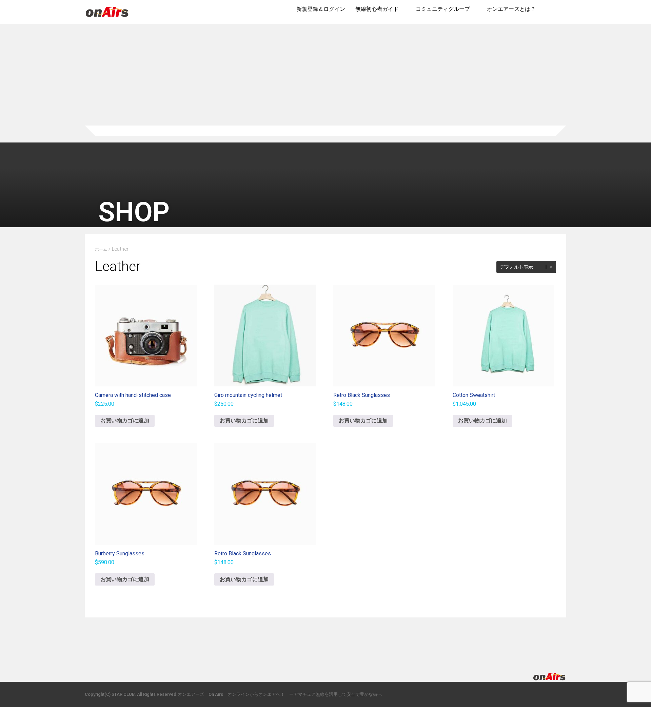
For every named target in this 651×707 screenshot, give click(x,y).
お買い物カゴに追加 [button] (124, 420)
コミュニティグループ (443, 9)
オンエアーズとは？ (511, 9)
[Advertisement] (325, 74)
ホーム (101, 249)
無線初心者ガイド (377, 9)
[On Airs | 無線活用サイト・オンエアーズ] (107, 17)
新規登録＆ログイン (320, 9)
